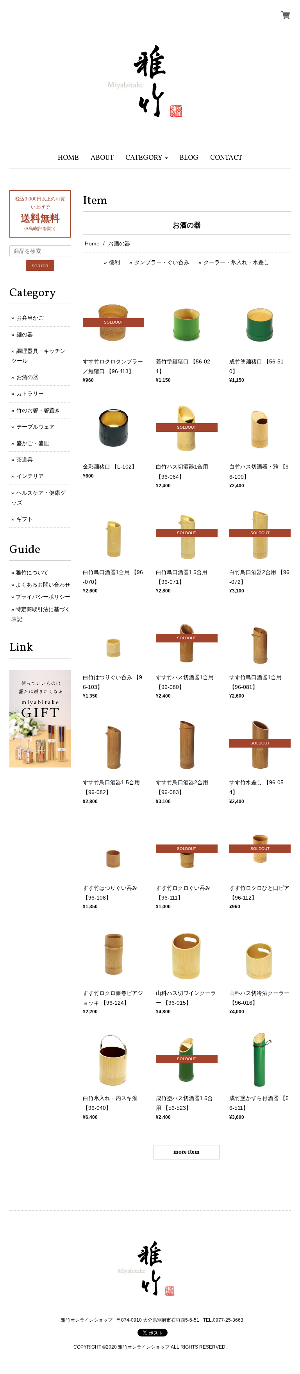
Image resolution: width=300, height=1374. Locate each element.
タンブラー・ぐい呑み (161, 262)
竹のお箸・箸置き (38, 410)
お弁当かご (30, 318)
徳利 (114, 262)
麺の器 (24, 334)
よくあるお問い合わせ (43, 584)
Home (92, 243)
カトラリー (30, 393)
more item (186, 1152)
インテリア (30, 476)
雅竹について (32, 572)
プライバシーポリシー (43, 597)
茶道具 (24, 459)
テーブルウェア (35, 427)
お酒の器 (27, 377)
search (40, 265)
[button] (147, 158)
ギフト (24, 519)
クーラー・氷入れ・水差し (236, 262)
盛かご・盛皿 (32, 443)
